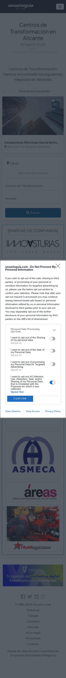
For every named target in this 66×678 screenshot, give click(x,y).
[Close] (59, 267)
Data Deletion (13, 411)
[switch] (52, 338)
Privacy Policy (53, 411)
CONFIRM (20, 398)
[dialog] (33, 339)
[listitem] (33, 330)
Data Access (33, 411)
